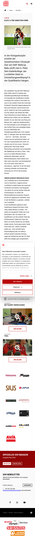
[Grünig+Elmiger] (11, 401)
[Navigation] (31, 3)
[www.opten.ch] (31, 513)
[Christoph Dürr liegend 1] (17, 316)
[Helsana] (11, 375)
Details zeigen (24, 276)
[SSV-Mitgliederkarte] (24, 413)
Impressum (5, 512)
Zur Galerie (18, 329)
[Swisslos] (17, 528)
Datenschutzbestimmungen (12, 490)
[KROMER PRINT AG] (24, 426)
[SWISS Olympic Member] (18, 522)
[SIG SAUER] (24, 375)
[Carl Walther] (11, 413)
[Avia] (11, 439)
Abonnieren (27, 485)
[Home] (5, 10)
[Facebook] (10, 502)
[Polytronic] (24, 401)
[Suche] (27, 3)
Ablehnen (17, 292)
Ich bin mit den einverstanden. (17, 489)
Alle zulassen (17, 281)
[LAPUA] (24, 388)
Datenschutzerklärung (18, 512)
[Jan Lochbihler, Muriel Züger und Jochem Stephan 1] (17, 347)
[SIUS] (11, 388)
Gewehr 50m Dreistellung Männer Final (20, 299)
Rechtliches (10, 512)
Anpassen (16, 287)
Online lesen (17, 463)
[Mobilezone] (11, 426)
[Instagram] (17, 502)
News (11, 10)
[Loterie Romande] (17, 533)
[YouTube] (24, 502)
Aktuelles (18, 10)
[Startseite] (6, 3)
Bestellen (7, 463)
